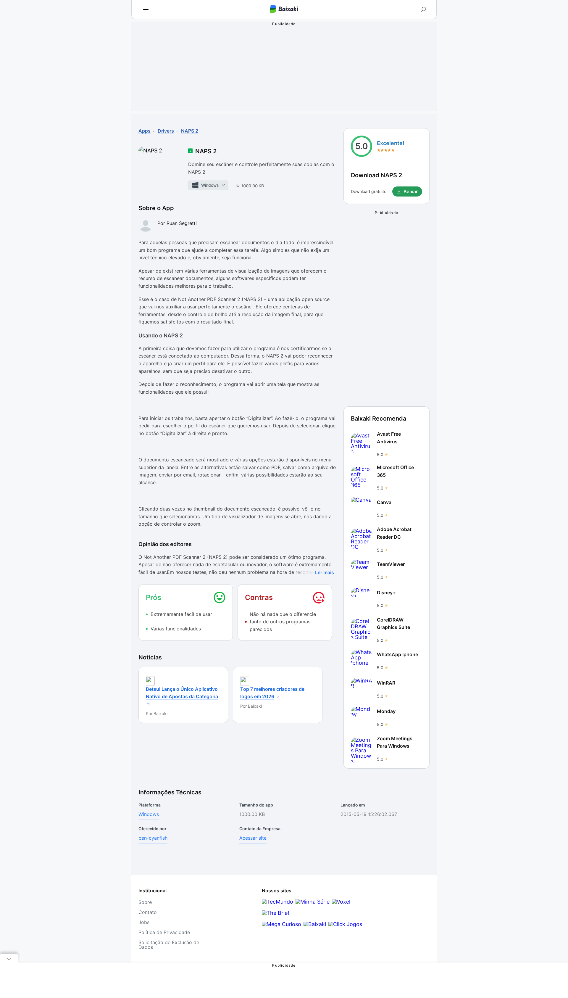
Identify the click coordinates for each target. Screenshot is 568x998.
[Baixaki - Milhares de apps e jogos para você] (284, 9)
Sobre (145, 902)
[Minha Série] (313, 902)
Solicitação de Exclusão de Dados (168, 944)
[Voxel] (341, 902)
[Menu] (146, 9)
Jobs (143, 922)
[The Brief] (276, 913)
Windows (148, 814)
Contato (147, 912)
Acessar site (253, 838)
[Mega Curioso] (281, 924)
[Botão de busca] (423, 9)
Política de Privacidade (164, 932)
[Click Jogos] (345, 924)
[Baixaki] (315, 924)
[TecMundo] (277, 902)
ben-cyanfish (152, 838)
